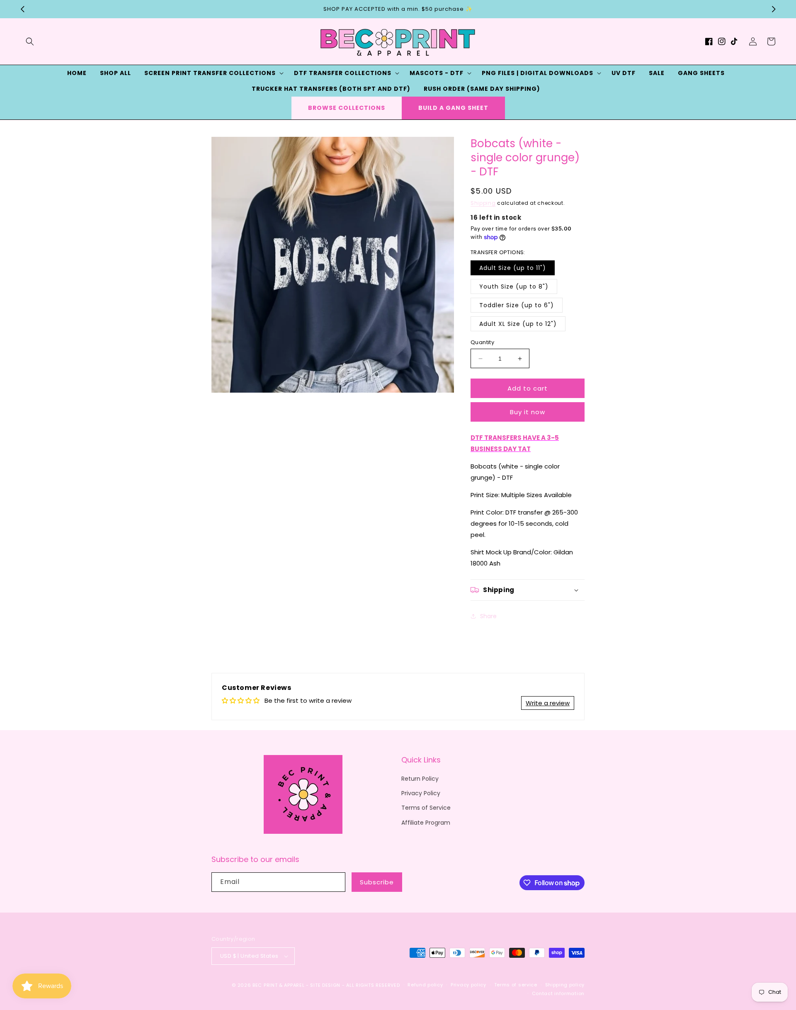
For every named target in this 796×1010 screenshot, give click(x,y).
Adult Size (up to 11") (512, 268)
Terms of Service (426, 808)
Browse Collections (346, 108)
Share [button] (488, 616)
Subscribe (377, 882)
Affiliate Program (425, 822)
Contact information (558, 993)
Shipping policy (565, 984)
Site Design (325, 985)
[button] (30, 41)
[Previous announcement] (22, 9)
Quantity (482, 342)
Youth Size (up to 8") (513, 286)
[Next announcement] (773, 9)
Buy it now (527, 412)
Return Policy (420, 778)
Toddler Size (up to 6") (516, 305)
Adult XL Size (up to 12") (518, 324)
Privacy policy (468, 984)
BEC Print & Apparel (278, 985)
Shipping (483, 202)
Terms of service (515, 984)
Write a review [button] (548, 703)
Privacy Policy (420, 793)
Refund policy (425, 984)
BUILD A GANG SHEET (453, 108)
